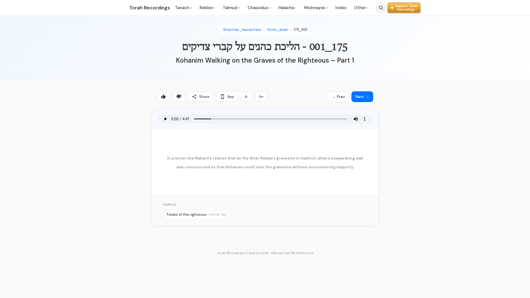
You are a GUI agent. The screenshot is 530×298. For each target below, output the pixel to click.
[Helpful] (163, 97)
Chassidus (259, 7)
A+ (261, 96)
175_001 (300, 29)
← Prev (338, 96)
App (230, 96)
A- (246, 96)
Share (204, 96)
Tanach (183, 7)
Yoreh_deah (277, 29)
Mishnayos (316, 7)
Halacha (287, 7)
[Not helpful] (179, 97)
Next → (362, 96)
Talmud (231, 7)
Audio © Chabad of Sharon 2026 (243, 253)
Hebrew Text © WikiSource (292, 253)
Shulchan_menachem (242, 29)
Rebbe (207, 7)
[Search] (381, 8)
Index (340, 7)
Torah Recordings (149, 7)
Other (361, 7)
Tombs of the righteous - (196, 214)
